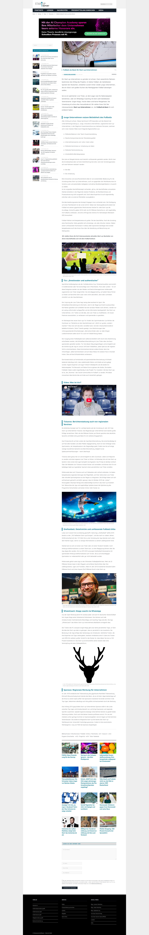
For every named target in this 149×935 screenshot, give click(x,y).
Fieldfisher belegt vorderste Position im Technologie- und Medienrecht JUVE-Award (49, 143)
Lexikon (50, 10)
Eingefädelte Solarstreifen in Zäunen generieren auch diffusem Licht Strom (49, 74)
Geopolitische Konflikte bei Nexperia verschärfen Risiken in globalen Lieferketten (48, 100)
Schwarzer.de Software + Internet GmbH (43, 933)
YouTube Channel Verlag (96, 913)
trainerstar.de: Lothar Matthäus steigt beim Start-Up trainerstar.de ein (69, 832)
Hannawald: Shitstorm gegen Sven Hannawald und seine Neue (107, 807)
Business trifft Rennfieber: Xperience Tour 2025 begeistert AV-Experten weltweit (48, 152)
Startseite (39, 10)
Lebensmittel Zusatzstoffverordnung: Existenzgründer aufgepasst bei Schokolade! (107, 758)
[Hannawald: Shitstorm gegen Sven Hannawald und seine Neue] (108, 797)
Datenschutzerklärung (96, 883)
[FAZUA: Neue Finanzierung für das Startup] (70, 748)
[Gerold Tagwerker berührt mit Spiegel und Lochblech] (89, 797)
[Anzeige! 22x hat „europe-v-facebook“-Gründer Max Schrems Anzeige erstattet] (70, 797)
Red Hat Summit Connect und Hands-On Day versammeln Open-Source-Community (49, 58)
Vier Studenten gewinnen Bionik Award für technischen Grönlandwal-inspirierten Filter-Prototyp (49, 67)
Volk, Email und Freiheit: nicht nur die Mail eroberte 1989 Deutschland (108, 782)
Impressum (35, 905)
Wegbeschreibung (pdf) (38, 917)
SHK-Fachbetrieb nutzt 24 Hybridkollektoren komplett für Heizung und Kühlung (49, 179)
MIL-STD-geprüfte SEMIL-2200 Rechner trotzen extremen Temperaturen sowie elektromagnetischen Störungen (49, 91)
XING (92, 922)
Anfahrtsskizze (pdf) (37, 911)
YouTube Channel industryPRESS (98, 916)
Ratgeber (64, 913)
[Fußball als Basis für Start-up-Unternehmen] (89, 54)
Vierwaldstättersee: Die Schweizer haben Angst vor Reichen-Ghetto (69, 781)
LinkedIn (93, 919)
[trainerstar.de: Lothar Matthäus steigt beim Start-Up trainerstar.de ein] (70, 821)
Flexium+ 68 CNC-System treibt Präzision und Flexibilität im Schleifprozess (47, 108)
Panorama (114, 74)
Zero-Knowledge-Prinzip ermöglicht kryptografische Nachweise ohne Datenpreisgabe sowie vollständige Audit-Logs (48, 134)
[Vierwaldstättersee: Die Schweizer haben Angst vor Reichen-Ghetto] (70, 772)
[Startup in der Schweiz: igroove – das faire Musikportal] (89, 748)
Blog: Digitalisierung (95, 910)
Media (101, 10)
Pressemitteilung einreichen (83, 10)
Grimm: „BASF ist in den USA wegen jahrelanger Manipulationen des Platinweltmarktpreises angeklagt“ (89, 783)
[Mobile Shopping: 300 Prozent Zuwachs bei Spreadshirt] (108, 821)
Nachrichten (62, 10)
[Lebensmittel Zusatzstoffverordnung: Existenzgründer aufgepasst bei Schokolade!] (108, 748)
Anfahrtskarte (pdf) (37, 914)
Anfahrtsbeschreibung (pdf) (39, 908)
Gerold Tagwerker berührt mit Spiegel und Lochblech (88, 807)
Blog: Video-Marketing (96, 907)
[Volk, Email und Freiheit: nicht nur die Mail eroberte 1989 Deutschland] (108, 772)
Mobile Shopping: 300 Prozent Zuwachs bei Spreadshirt (107, 831)
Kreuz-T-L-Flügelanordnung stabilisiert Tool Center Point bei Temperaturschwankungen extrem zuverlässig (49, 161)
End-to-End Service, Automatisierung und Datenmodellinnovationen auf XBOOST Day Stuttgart (48, 170)
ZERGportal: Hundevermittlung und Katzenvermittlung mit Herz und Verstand (89, 832)
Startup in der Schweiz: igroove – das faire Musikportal (88, 757)
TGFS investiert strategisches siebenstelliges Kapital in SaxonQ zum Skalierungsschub (49, 116)
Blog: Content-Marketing (96, 904)
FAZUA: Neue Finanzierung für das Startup (69, 756)
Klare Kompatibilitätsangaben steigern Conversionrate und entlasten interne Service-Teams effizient (49, 83)
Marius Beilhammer (70, 74)
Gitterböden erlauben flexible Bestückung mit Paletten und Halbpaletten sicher (47, 125)
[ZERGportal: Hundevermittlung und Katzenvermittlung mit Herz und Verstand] (89, 821)
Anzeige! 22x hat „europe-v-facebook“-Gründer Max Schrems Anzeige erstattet (69, 808)
